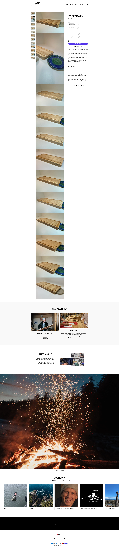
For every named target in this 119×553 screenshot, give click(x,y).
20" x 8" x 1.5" (78, 24)
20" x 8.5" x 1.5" (71, 30)
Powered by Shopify (62, 545)
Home (67, 4)
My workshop (45, 338)
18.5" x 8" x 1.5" (78, 27)
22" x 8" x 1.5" (71, 27)
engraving (80, 74)
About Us (81, 4)
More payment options (78, 46)
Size (69, 22)
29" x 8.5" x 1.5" (78, 30)
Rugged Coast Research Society (74, 337)
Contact (76, 4)
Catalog (71, 4)
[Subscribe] (68, 525)
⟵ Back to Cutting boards (59, 470)
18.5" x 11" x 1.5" (72, 37)
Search (59, 541)
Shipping (69, 19)
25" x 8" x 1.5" (71, 24)
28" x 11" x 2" (79, 37)
